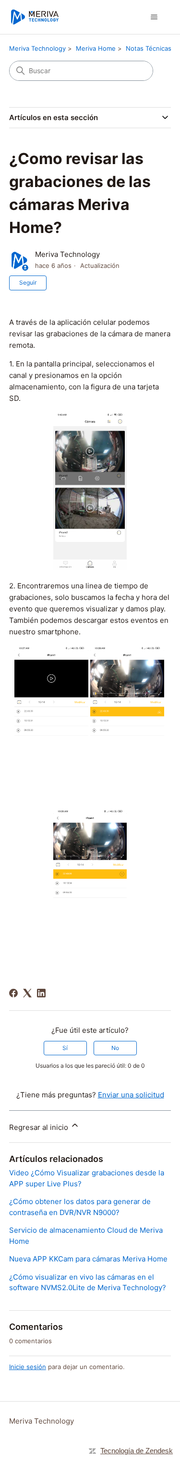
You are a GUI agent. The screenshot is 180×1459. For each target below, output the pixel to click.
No (115, 1047)
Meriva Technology (37, 48)
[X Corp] (27, 993)
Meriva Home (96, 48)
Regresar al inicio (39, 1127)
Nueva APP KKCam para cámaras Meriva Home (88, 1258)
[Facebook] (13, 993)
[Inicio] (34, 17)
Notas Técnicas (148, 48)
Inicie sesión (27, 1367)
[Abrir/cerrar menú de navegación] (154, 17)
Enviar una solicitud (131, 1094)
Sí (65, 1047)
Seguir (27, 282)
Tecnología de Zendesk (136, 1451)
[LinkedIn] (41, 993)
